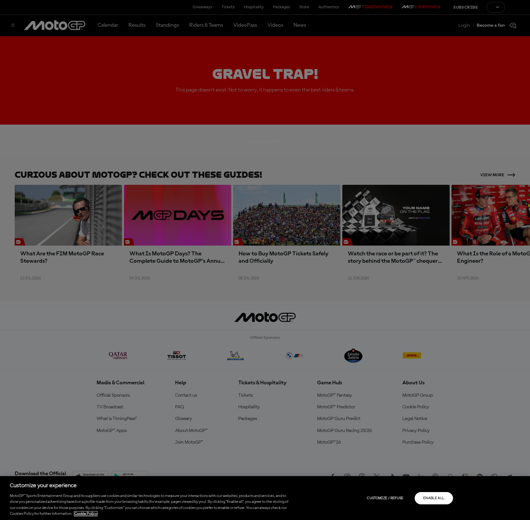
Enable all (433, 498)
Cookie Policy (86, 514)
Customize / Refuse (385, 498)
